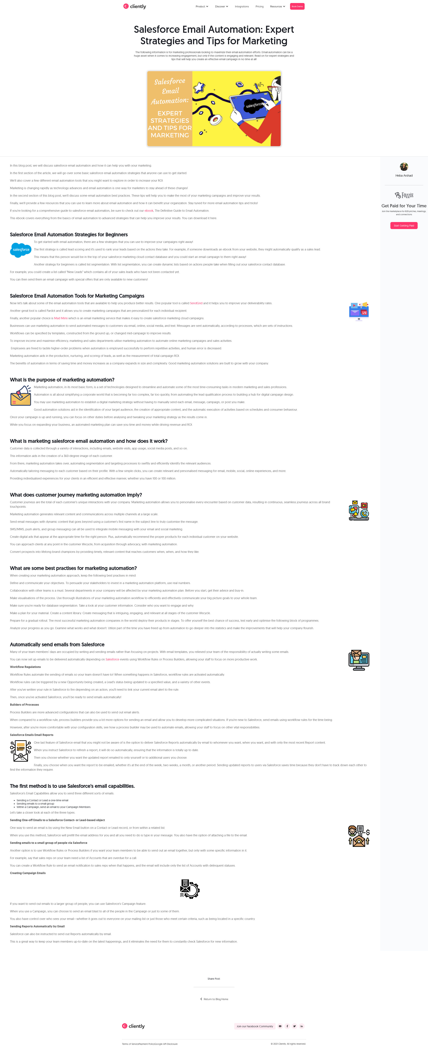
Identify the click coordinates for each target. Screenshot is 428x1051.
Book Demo (297, 6)
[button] (202, 6)
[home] (134, 6)
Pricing (259, 6)
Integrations (242, 6)
